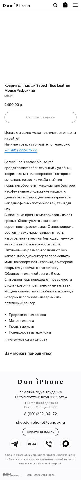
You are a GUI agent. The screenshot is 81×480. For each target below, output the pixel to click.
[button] (76, 5)
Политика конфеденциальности (11, 474)
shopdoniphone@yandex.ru (40, 422)
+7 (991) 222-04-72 (20, 150)
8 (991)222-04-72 (40, 413)
